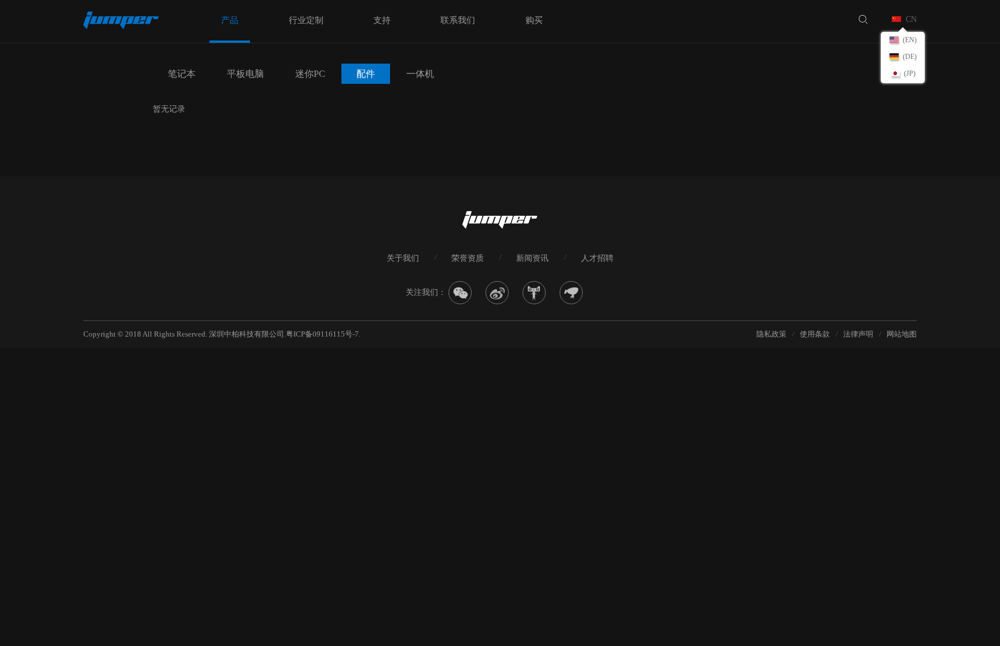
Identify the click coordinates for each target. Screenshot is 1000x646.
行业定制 (306, 20)
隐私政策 (771, 334)
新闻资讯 (532, 258)
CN (911, 19)
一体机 (420, 74)
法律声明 (858, 334)
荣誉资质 (467, 258)
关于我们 (403, 258)
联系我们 (457, 20)
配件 (365, 74)
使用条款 (815, 334)
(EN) (910, 40)
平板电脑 (245, 74)
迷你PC (310, 74)
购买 (534, 20)
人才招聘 (597, 258)
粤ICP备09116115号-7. (323, 334)
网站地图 (902, 334)
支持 (382, 20)
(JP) (910, 73)
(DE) (910, 57)
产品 (229, 20)
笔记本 (182, 74)
